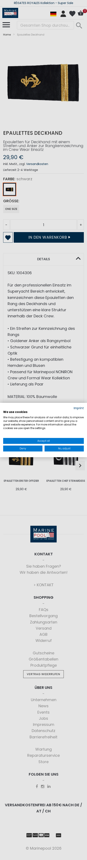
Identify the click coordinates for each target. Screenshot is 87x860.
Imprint (79, 408)
